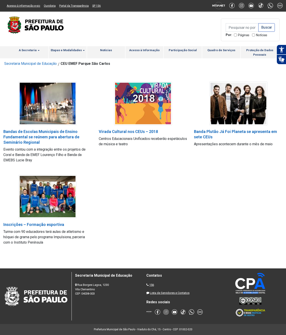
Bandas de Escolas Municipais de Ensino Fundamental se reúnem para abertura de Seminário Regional (41, 137)
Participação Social (183, 50)
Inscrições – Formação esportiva (33, 224)
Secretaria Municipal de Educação (30, 63)
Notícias (261, 35)
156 (151, 285)
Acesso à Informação (144, 50)
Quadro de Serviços (221, 50)
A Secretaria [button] (28, 50)
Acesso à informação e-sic (23, 5)
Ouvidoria (50, 5)
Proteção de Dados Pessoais (259, 52)
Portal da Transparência (74, 5)
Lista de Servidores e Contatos (169, 293)
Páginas (243, 35)
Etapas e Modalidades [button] (66, 50)
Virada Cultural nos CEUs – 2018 (128, 131)
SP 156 (96, 5)
